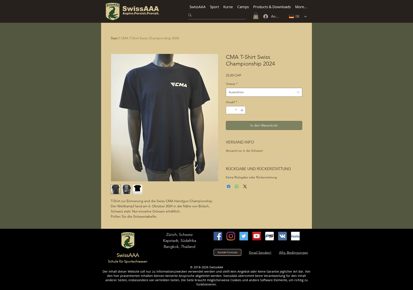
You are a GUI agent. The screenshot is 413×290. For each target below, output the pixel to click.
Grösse (231, 84)
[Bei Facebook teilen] (228, 186)
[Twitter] (243, 236)
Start (114, 38)
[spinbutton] (236, 110)
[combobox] (264, 92)
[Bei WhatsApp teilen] (236, 186)
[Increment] (242, 110)
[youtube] (256, 236)
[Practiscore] (269, 236)
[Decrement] (229, 110)
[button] (197, 6)
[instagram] (231, 236)
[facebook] (218, 236)
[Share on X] (245, 186)
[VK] (282, 236)
